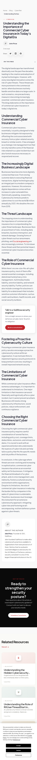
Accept (18, 745)
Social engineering (21, 241)
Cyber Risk (10, 19)
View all (4, 647)
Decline (18, 750)
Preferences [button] (16, 739)
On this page (9, 61)
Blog (11, 10)
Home (5, 10)
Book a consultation (15, 327)
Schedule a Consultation (18, 615)
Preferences (18, 755)
